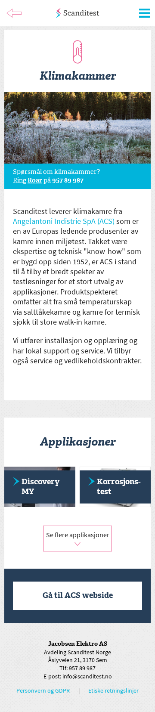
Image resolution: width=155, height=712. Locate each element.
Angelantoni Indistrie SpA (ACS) (64, 221)
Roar (35, 180)
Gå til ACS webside (78, 595)
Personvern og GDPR (43, 690)
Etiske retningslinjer (113, 690)
